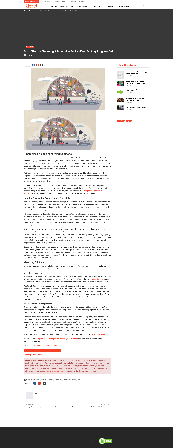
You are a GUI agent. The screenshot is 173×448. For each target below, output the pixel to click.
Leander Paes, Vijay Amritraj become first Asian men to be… (136, 82)
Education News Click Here (46, 346)
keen (79, 379)
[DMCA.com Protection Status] (105, 441)
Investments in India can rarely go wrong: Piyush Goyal (137, 73)
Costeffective (44, 379)
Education (111, 6)
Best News (36, 379)
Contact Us (43, 1)
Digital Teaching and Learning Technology (136, 90)
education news (66, 379)
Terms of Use (65, 1)
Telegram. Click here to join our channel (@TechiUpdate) (57, 339)
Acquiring (30, 379)
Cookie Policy (80, 1)
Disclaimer (73, 1)
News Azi (95, 441)
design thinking (97, 279)
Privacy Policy (57, 1)
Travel (93, 6)
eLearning (74, 379)
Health (72, 6)
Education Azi (58, 379)
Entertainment (124, 6)
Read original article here (33, 355)
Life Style (63, 6)
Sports (101, 6)
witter (93, 334)
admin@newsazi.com (55, 371)
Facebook (101, 334)
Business (54, 6)
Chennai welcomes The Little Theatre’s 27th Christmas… (135, 99)
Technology (83, 6)
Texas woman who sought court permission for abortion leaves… (136, 107)
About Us (49, 1)
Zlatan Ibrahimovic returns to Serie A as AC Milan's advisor (90, 407)
